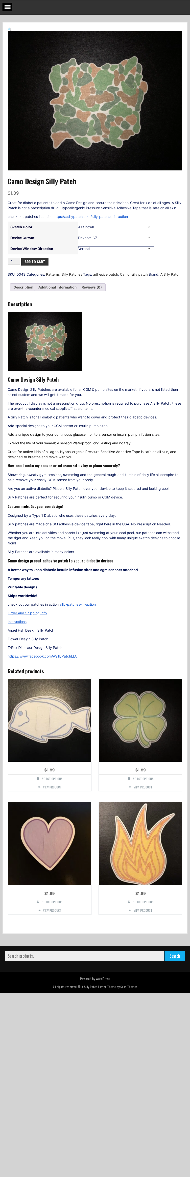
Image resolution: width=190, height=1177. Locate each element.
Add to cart (35, 273)
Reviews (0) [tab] (92, 299)
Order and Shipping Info (27, 625)
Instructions (17, 633)
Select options (52, 790)
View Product (52, 799)
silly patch (139, 286)
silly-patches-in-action (78, 616)
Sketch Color (21, 238)
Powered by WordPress (95, 1118)
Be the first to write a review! (95, 1046)
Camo (124, 286)
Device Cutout (22, 249)
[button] (10, 29)
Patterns (53, 286)
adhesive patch (105, 286)
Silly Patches (72, 286)
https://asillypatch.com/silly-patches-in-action (90, 228)
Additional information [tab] (57, 299)
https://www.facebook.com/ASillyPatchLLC (42, 668)
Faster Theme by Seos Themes (117, 1126)
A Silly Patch (170, 286)
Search (174, 1095)
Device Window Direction (31, 260)
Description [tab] (23, 299)
